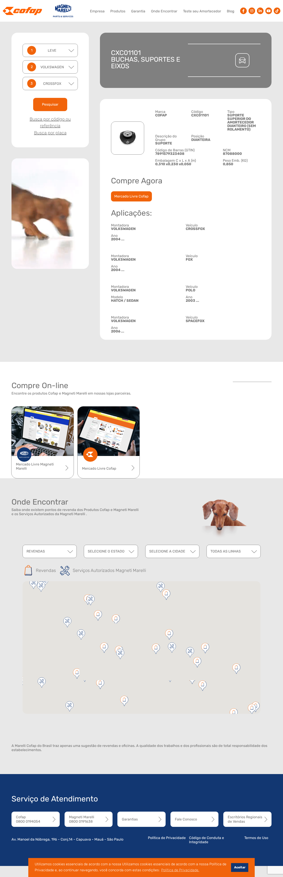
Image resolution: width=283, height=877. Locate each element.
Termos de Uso (256, 838)
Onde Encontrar (164, 11)
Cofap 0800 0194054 (28, 819)
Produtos (117, 11)
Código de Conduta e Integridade (206, 840)
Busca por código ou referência (50, 122)
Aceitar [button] (239, 867)
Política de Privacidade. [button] (180, 870)
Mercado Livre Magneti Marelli (35, 466)
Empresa (97, 11)
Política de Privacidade (167, 838)
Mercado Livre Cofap (131, 196)
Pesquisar (50, 104)
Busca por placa (50, 132)
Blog (230, 11)
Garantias (130, 819)
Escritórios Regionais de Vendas (245, 819)
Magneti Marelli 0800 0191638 (81, 819)
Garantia (138, 11)
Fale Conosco (186, 819)
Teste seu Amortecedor (202, 11)
